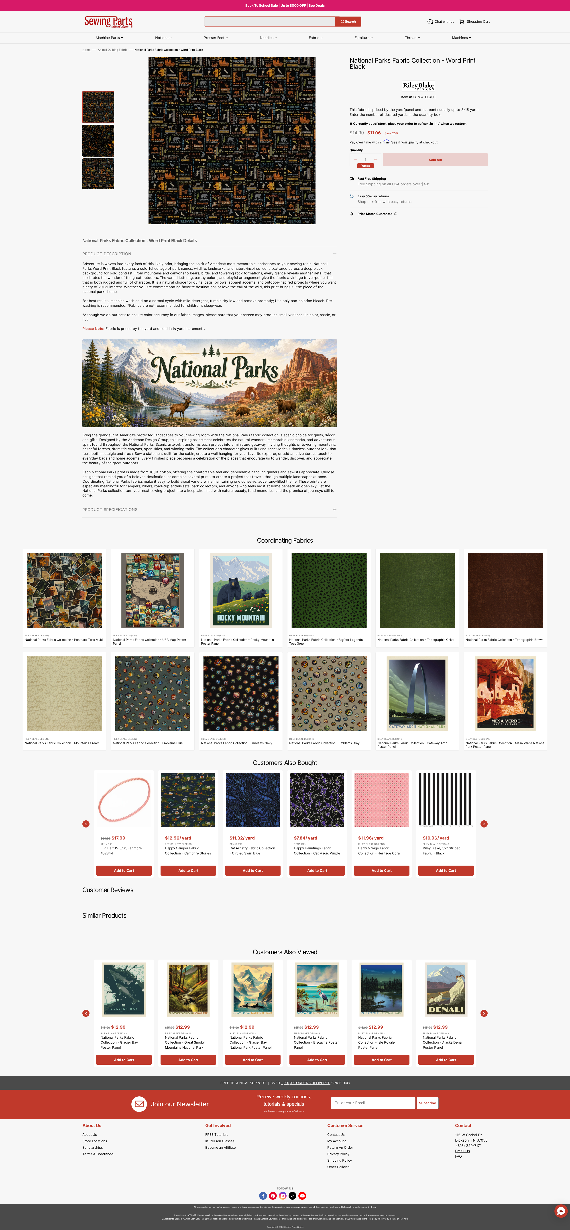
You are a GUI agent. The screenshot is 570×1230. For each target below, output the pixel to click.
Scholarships (92, 1147)
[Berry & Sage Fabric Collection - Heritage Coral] (381, 824)
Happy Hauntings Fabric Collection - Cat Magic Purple (317, 850)
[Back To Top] (563, 1223)
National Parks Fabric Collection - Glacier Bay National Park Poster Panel (251, 1042)
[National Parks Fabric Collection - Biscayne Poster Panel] (317, 1013)
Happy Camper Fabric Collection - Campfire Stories (188, 850)
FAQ (458, 1156)
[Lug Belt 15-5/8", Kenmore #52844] (124, 824)
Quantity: (357, 150)
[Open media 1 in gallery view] (327, 67)
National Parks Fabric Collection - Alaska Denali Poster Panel (443, 1042)
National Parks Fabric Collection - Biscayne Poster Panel (316, 1042)
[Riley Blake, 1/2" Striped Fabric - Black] (446, 824)
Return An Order (340, 1147)
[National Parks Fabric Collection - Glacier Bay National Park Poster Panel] (253, 1013)
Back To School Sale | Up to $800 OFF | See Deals (285, 5)
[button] (473, 22)
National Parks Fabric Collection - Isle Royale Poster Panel (376, 1042)
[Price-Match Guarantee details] (395, 214)
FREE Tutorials (216, 1134)
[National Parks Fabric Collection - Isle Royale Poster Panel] (381, 1013)
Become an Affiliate (220, 1147)
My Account (336, 1141)
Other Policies (338, 1167)
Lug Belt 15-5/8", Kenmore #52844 (121, 850)
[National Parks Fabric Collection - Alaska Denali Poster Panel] (446, 1013)
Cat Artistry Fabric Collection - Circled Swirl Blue (252, 850)
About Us (89, 1134)
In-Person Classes (219, 1141)
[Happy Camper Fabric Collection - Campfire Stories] (188, 824)
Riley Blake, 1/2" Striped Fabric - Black (441, 850)
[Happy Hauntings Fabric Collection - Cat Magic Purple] (317, 824)
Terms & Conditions (98, 1154)
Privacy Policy (338, 1154)
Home (86, 49)
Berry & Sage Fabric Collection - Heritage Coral (379, 850)
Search (350, 21)
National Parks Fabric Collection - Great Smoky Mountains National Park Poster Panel (185, 1045)
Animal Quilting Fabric (112, 49)
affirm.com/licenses (322, 1219)
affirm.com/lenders (309, 1215)
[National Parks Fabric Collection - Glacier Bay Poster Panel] (124, 1013)
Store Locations (94, 1141)
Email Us (462, 1151)
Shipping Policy (339, 1160)
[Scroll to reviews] (419, 76)
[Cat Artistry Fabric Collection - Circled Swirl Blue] (253, 824)
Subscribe (427, 1103)
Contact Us (336, 1134)
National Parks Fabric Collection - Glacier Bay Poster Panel (119, 1042)
